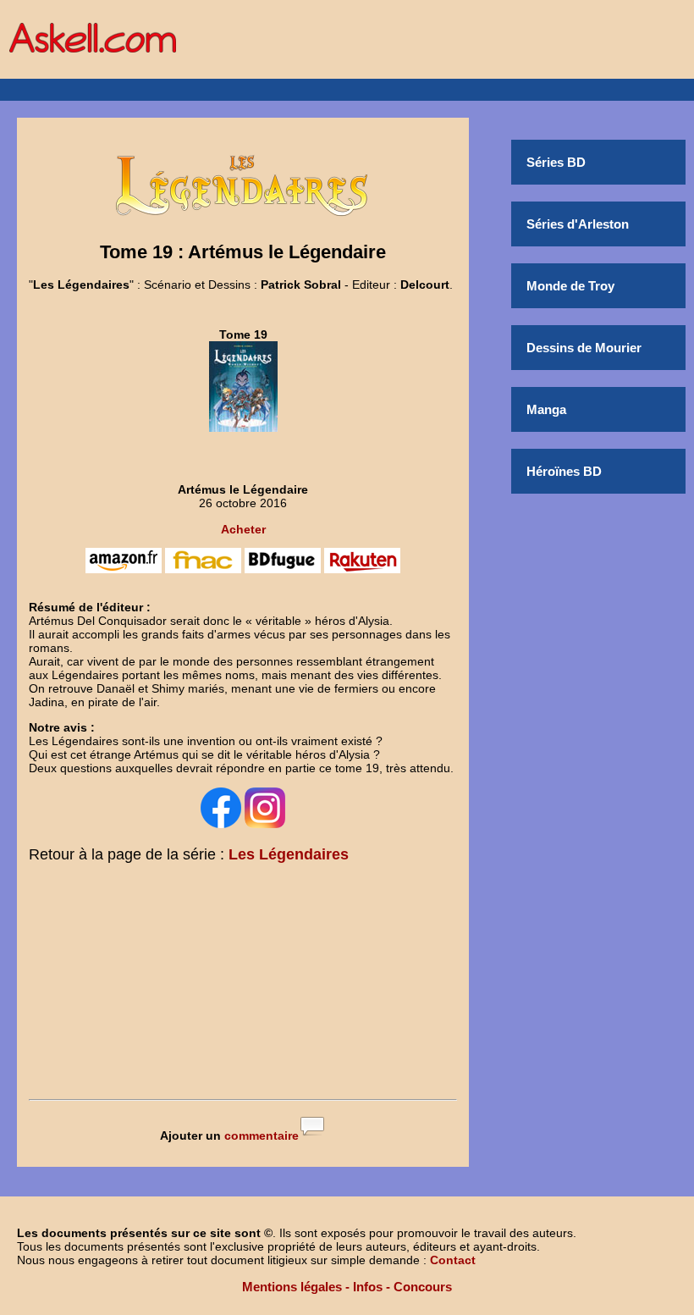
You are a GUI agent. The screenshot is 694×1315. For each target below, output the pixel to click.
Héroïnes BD (564, 471)
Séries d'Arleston (577, 224)
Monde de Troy (570, 286)
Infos (368, 1286)
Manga (546, 409)
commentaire (261, 1135)
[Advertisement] (243, 985)
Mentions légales (292, 1286)
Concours (423, 1286)
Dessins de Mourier (584, 347)
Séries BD (556, 162)
